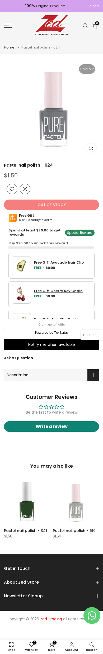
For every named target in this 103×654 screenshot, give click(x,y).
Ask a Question (18, 358)
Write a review (52, 426)
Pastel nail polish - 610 (74, 530)
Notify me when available (51, 344)
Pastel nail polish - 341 (25, 530)
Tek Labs (61, 332)
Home (9, 47)
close (94, 6)
